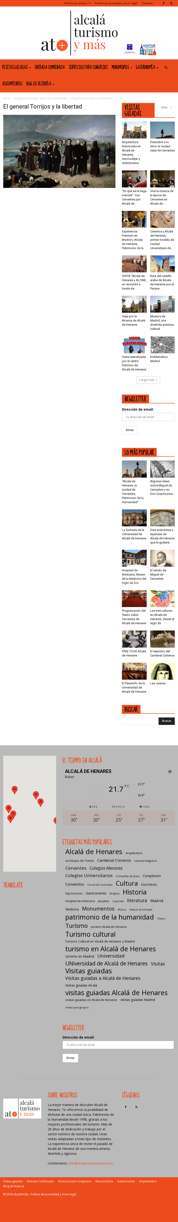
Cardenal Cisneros (114, 860)
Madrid (156, 900)
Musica (122, 909)
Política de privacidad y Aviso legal (116, 3)
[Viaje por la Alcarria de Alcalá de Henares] (134, 304)
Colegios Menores (106, 868)
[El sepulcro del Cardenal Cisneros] (162, 638)
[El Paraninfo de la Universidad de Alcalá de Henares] (134, 671)
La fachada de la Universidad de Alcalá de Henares (134, 534)
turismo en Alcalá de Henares (110, 948)
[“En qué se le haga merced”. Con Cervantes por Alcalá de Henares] (134, 178)
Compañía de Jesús (128, 876)
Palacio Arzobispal (140, 909)
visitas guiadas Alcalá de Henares (116, 992)
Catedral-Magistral (145, 860)
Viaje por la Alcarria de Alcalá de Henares (133, 320)
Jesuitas (103, 901)
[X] (171, 3)
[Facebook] (163, 3)
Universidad (111, 955)
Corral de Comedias (99, 884)
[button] (166, 67)
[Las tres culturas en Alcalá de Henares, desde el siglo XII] (162, 598)
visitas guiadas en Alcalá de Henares (91, 1000)
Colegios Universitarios (89, 875)
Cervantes (75, 867)
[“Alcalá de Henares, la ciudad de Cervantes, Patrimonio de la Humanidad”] (134, 468)
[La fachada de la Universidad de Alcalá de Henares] (134, 517)
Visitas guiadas (15, 67)
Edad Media (149, 885)
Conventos (74, 884)
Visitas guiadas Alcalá (81, 985)
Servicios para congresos (88, 67)
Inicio (6, 98)
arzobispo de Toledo (79, 861)
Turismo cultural (90, 934)
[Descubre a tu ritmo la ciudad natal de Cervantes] (162, 130)
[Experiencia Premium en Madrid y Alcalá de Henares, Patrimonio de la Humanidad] (134, 219)
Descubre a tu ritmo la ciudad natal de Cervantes (162, 146)
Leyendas (118, 901)
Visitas (158, 963)
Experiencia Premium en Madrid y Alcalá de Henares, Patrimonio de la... (134, 240)
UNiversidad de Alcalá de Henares (106, 963)
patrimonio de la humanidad (109, 916)
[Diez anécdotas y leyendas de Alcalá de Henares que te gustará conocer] (162, 517)
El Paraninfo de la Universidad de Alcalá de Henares (134, 687)
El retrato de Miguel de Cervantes (158, 574)
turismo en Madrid (79, 956)
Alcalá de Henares (93, 851)
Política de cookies (75, 3)
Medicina (72, 909)
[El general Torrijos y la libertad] (59, 187)
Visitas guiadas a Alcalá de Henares (102, 978)
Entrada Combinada (50, 67)
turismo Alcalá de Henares (109, 927)
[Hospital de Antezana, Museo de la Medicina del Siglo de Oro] (134, 558)
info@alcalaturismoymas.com (91, 1163)
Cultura (127, 883)
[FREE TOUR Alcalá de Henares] (134, 638)
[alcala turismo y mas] (89, 32)
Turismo (76, 925)
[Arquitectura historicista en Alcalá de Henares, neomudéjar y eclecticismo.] (134, 130)
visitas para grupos (77, 1007)
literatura (137, 900)
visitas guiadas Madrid (138, 999)
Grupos (114, 893)
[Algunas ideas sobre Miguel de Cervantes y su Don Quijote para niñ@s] (162, 468)
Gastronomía (145, 67)
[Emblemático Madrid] (162, 344)
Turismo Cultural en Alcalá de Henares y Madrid (100, 941)
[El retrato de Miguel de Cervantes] (162, 558)
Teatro (161, 918)
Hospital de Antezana (80, 901)
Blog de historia (38, 84)
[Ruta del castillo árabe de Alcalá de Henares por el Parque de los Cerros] (162, 263)
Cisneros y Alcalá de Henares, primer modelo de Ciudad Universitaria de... (162, 240)
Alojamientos (12, 84)
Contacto (147, 3)
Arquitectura (134, 853)
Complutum (152, 875)
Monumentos (120, 67)
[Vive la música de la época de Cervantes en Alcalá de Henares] (162, 178)
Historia (135, 891)
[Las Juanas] (162, 671)
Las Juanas (157, 683)
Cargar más (146, 380)
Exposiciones (74, 893)
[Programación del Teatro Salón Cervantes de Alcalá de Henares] (134, 598)
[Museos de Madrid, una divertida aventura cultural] (162, 304)
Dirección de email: (138, 409)
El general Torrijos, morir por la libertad (41, 98)
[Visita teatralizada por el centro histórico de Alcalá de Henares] (134, 344)
